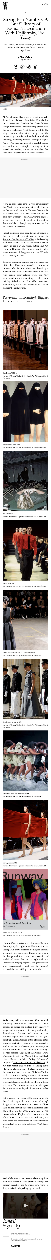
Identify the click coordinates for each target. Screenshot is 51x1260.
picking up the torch (30, 1188)
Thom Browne (10, 1111)
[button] (25, 1205)
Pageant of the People (30, 1052)
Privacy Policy (22, 1240)
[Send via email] (35, 67)
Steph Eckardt (26, 57)
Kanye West (8, 143)
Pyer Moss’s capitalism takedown (29, 1062)
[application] (25, 1206)
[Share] (16, 67)
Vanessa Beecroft (36, 210)
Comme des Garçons (32, 262)
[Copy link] (29, 67)
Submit (15, 1245)
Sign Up (11, 1223)
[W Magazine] (5, 6)
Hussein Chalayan (11, 943)
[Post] (22, 67)
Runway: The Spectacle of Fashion (18, 239)
